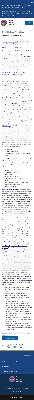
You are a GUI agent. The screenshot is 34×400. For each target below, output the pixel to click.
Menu (30, 23)
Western (7, 311)
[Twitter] (15, 346)
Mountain (7, 317)
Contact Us (18, 391)
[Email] (9, 346)
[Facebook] (21, 346)
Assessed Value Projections (24, 212)
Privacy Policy (18, 397)
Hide (31, 2)
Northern (7, 293)
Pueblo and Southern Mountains (14, 295)
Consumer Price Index (18, 74)
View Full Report (6, 72)
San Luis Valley (9, 303)
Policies (6, 366)
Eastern (7, 323)
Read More (20, 7)
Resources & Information (11, 362)
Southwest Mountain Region (13, 307)
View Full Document (9, 338)
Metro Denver (9, 287)
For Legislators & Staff (10, 371)
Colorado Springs (10, 301)
